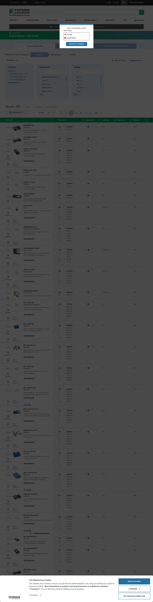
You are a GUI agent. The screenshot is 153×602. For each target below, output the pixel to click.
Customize (33, 595)
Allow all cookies (134, 581)
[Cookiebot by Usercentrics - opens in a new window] (14, 597)
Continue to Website (76, 44)
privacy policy (78, 589)
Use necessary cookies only (134, 596)
